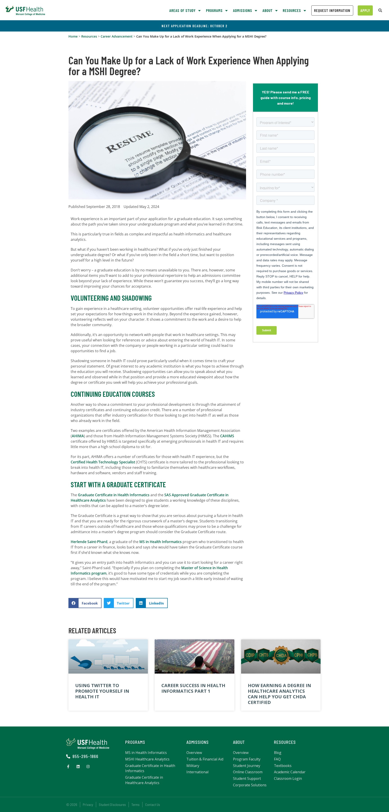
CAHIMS (227, 435)
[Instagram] (88, 767)
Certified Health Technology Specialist (103, 462)
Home (73, 36)
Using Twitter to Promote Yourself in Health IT (102, 691)
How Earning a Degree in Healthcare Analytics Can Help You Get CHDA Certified (279, 694)
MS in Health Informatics (160, 541)
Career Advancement (117, 36)
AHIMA (78, 435)
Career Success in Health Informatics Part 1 (193, 688)
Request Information (332, 10)
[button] (380, 10)
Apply (365, 10)
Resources (89, 36)
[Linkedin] (78, 767)
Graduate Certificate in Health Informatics (113, 494)
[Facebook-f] (68, 767)
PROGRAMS (135, 742)
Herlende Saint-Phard (89, 541)
